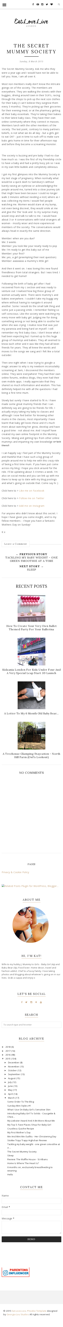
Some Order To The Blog (20, 1101)
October (12, 1070)
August (12, 1078)
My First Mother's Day (19, 1132)
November (14, 1066)
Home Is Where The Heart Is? (23, 1163)
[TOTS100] (15, 1276)
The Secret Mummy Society (21, 1151)
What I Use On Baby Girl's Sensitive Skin (28, 1109)
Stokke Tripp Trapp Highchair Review (27, 1140)
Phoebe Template (37, 1310)
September (14, 1074)
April (11, 1094)
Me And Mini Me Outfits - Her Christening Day (31, 1136)
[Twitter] (26, 1002)
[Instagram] (31, 1002)
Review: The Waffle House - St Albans (27, 1159)
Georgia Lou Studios (18, 1314)
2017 (8, 1051)
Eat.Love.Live (19, 1310)
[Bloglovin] (36, 1002)
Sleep (10, 1155)
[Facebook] (22, 1002)
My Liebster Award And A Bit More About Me (31, 1120)
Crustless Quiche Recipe (20, 1128)
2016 (8, 1054)
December (14, 1062)
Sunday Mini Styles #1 (19, 1105)
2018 (8, 1046)
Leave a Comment (15, 543)
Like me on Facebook (31, 490)
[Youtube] (41, 1002)
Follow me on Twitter (31, 498)
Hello (10, 1174)
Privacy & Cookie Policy (15, 872)
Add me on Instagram (32, 505)
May (10, 1090)
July (10, 1082)
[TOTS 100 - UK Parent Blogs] (15, 1266)
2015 (8, 1058)
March (11, 1097)
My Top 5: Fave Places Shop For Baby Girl (29, 1124)
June (11, 1086)
